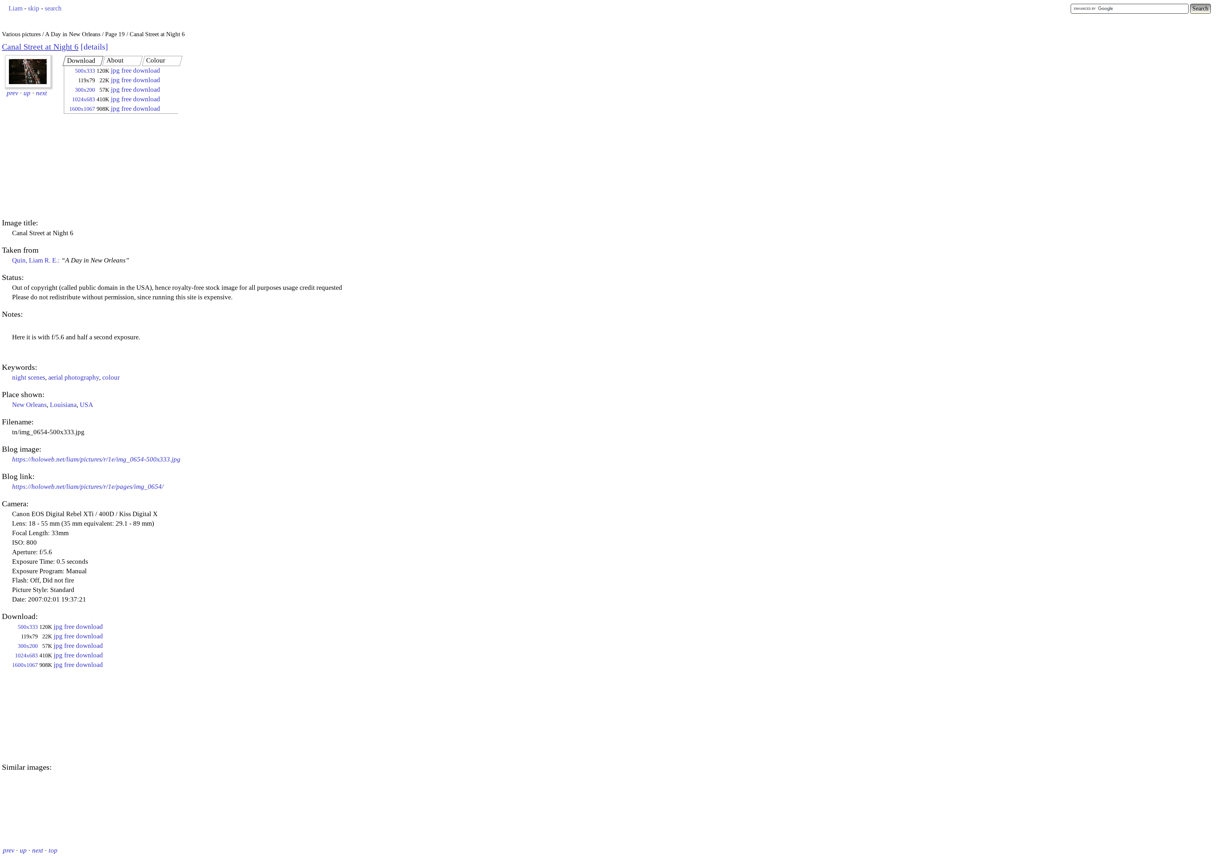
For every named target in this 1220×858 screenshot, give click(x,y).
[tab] (83, 61)
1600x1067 (82, 109)
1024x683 (83, 99)
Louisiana (63, 405)
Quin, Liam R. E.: (70, 260)
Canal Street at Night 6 (40, 46)
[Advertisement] (115, 166)
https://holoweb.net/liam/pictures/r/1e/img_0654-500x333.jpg (96, 459)
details (94, 46)
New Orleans (29, 405)
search (53, 8)
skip (33, 8)
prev (12, 93)
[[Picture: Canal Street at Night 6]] (28, 71)
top (53, 850)
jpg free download (135, 70)
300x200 (85, 90)
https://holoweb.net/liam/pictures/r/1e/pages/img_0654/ (88, 486)
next (41, 93)
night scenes (28, 377)
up (27, 93)
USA (86, 405)
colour (111, 377)
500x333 (85, 71)
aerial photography (73, 377)
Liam (16, 8)
